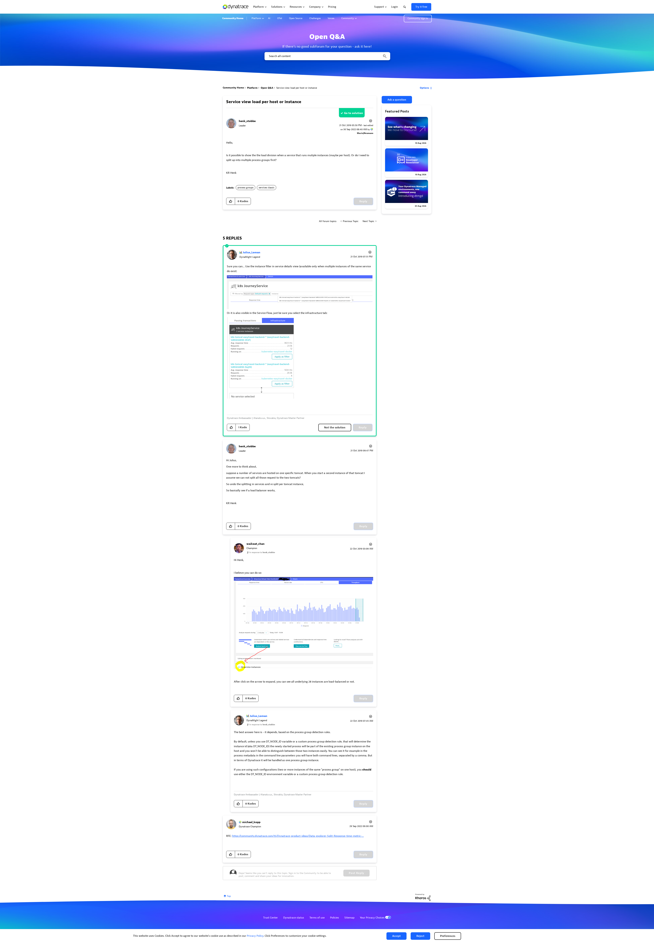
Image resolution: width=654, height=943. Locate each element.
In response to (262, 552)
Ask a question (396, 99)
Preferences (447, 936)
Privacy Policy (255, 936)
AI (269, 18)
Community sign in (418, 18)
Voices (331, 18)
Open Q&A (267, 87)
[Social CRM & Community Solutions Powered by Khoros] (423, 897)
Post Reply (356, 873)
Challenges (315, 18)
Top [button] (229, 896)
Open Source (295, 18)
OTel (279, 18)
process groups (245, 187)
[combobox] (327, 56)
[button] (396, 936)
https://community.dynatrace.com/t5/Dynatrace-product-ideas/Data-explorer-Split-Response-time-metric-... (298, 836)
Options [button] (424, 87)
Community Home (232, 18)
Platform (256, 18)
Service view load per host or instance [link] (296, 87)
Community (347, 18)
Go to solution (353, 113)
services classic (266, 187)
